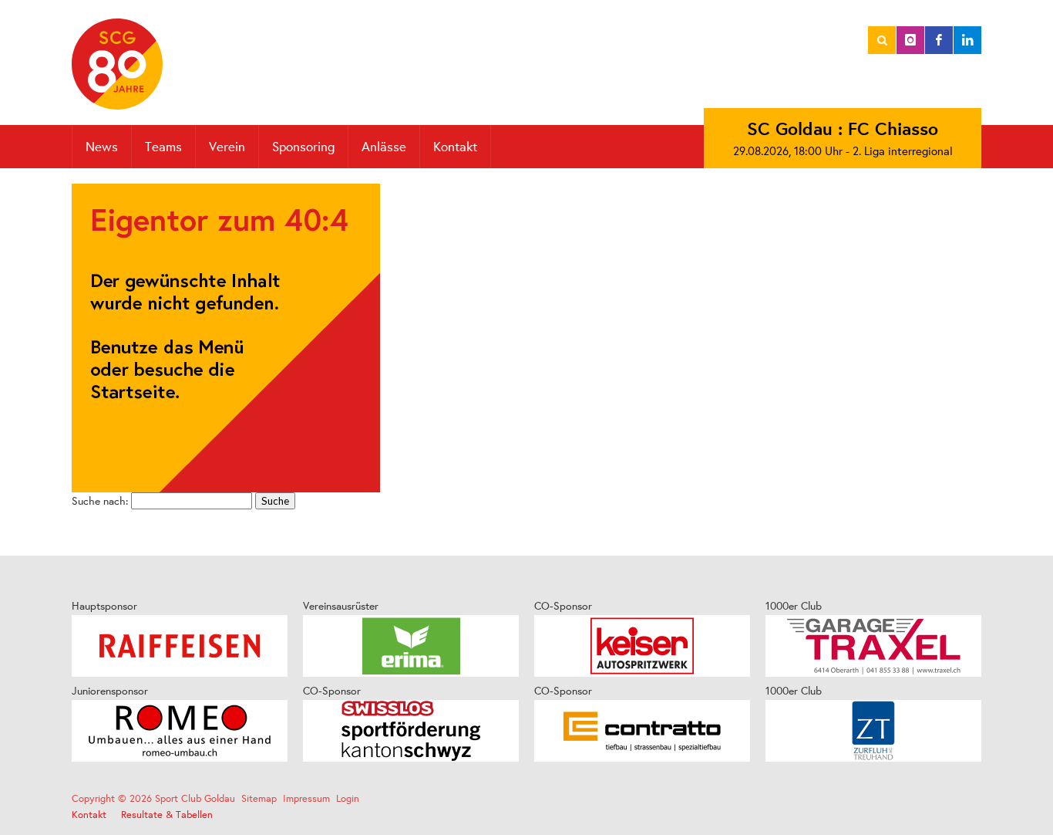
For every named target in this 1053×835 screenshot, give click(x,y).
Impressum (306, 798)
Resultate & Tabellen (167, 814)
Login (347, 798)
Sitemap (259, 798)
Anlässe (384, 146)
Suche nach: (100, 501)
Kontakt (455, 146)
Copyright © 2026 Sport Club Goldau (153, 798)
